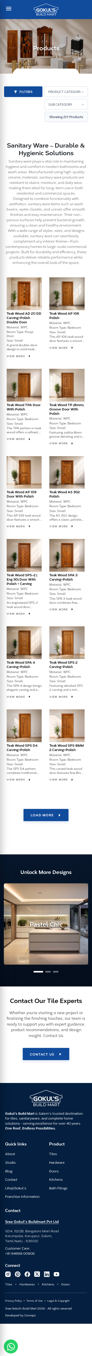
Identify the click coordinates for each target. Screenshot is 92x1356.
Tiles (53, 1153)
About (10, 1153)
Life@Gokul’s (15, 1188)
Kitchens (56, 1179)
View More (16, 356)
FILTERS (26, 91)
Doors (54, 1171)
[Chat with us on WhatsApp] (11, 1346)
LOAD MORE (42, 814)
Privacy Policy (13, 1300)
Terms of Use (34, 1300)
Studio (10, 1162)
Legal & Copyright (58, 1300)
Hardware (57, 1162)
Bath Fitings (58, 1188)
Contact (11, 1179)
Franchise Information (22, 1196)
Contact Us (42, 1054)
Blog (8, 1171)
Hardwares (27, 1284)
